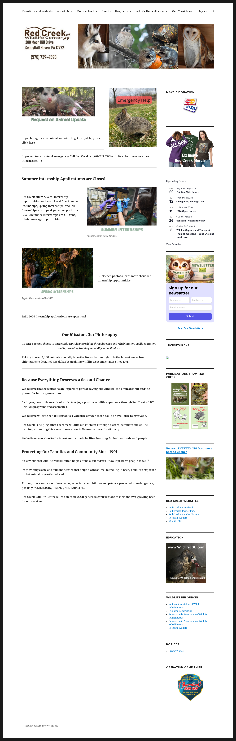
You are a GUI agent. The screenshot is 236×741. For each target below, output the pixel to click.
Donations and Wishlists (37, 11)
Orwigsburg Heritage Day (190, 201)
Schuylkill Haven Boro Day (190, 220)
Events (106, 11)
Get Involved (85, 11)
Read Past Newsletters (190, 328)
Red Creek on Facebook (181, 507)
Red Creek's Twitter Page (182, 511)
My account (206, 11)
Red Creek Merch (183, 11)
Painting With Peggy (187, 192)
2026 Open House (186, 211)
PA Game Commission (180, 611)
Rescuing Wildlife (178, 517)
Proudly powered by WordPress (41, 725)
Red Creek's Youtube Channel (184, 514)
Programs (121, 11)
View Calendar (173, 244)
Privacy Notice (176, 651)
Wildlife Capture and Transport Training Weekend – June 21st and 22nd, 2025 (195, 233)
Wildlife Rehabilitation (150, 11)
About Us (63, 11)
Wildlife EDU (175, 521)
